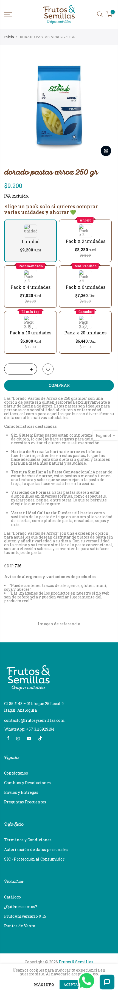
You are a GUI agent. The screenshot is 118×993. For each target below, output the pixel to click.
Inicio (9, 36)
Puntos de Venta (19, 925)
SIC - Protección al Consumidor (34, 859)
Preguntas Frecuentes (25, 802)
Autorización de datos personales (36, 849)
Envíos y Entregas (21, 792)
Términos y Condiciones (28, 839)
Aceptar (71, 984)
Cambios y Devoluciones (27, 782)
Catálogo (12, 897)
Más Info (44, 985)
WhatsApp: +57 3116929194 (29, 729)
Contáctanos (16, 773)
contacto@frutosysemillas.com (34, 720)
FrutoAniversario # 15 (25, 916)
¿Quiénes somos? (20, 906)
